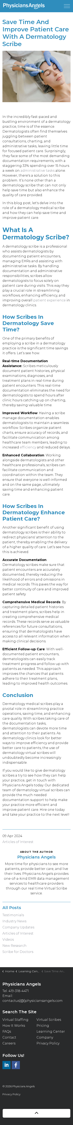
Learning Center (50, 1031)
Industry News (14, 921)
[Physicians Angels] (24, 6)
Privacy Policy (47, 1043)
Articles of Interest (17, 842)
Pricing (42, 1026)
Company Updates (18, 927)
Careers (8, 1043)
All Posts (11, 907)
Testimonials (13, 915)
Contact (9, 1037)
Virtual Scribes (48, 1020)
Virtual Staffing (15, 1020)
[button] (36, 76)
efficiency (28, 447)
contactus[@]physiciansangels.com (32, 1001)
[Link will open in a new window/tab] (6, 1065)
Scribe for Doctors (17, 952)
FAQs (6, 1031)
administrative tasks (37, 171)
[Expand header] (67, 6)
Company (44, 1037)
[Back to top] (36, 1113)
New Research (14, 946)
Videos (8, 939)
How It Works (13, 1026)
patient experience (49, 300)
